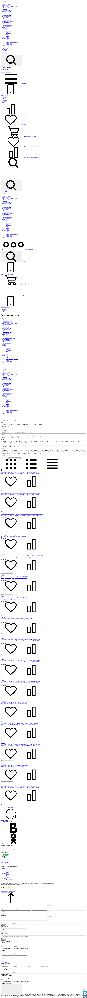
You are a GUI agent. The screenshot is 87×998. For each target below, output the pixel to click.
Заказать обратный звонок (7, 863)
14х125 (41, 450)
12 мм (4, 446)
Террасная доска (7, 12)
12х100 (5, 450)
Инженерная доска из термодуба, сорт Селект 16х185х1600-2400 (16, 619)
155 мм (31, 441)
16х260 (29, 453)
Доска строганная (7, 23)
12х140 (20, 450)
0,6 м (50, 436)
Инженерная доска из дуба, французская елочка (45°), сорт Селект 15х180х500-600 (20, 787)
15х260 (25, 452)
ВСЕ (12, 807)
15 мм (14, 446)
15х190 (5, 452)
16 (8, 807)
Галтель (8, 29)
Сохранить (3, 913)
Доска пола (5, 14)
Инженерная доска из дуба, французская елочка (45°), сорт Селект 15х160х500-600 (20, 473)
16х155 (77, 452)
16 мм (18, 446)
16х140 (71, 452)
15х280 (31, 452)
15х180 (82, 450)
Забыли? (2, 956)
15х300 (36, 452)
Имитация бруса (7, 7)
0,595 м (46, 436)
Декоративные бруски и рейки (10, 6)
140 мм (20, 441)
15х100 (51, 450)
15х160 (77, 450)
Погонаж (5, 28)
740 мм (20, 442)
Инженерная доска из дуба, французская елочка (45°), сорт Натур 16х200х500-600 (20, 682)
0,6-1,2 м (56, 436)
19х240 (39, 453)
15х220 (15, 452)
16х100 (61, 452)
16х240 (24, 453)
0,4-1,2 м (5, 436)
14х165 (46, 450)
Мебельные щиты (7, 15)
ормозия (35, 424)
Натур (4, 420)
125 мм (15, 441)
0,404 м (34, 436)
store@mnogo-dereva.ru (6, 72)
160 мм (36, 441)
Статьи (7, 877)
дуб (4, 424)
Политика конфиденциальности (8, 891)
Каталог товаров (4, 191)
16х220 (19, 453)
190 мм (56, 441)
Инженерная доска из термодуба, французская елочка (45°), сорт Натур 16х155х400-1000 (21, 515)
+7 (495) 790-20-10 (5, 69)
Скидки (5, 1)
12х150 (25, 450)
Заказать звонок (7, 274)
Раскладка (8, 33)
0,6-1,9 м (61, 436)
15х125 (62, 450)
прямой (18, 432)
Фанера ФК (8, 43)
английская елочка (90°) (9, 432)
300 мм (5, 442)
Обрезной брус (6, 20)
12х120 (10, 450)
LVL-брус (5, 37)
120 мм (10, 441)
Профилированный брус (9, 21)
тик (45, 424)
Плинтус (8, 32)
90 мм (25, 442)
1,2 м (13, 437)
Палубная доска (7, 11)
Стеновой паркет (7, 16)
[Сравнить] (31, 486)
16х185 (8, 453)
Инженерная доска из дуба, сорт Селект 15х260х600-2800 (14, 578)
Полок (4, 27)
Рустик (10, 420)
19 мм (23, 446)
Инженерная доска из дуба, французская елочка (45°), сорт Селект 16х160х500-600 (20, 661)
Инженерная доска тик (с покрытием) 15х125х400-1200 (13, 536)
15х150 (72, 450)
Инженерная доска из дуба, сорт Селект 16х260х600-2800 (14, 703)
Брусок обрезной (7, 26)
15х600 (46, 452)
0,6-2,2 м (67, 436)
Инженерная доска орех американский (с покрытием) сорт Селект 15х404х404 (19, 724)
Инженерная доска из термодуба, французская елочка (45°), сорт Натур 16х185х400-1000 (21, 557)
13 (3, 820)
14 (5, 820)
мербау (18, 424)
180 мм (46, 441)
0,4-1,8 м (23, 436)
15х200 (10, 452)
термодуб (40, 424)
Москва (23, 295)
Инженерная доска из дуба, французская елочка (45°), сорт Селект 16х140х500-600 (20, 494)
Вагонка (5, 2)
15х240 (20, 452)
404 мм (10, 442)
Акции (4, 51)
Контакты (5, 50)
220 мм (67, 441)
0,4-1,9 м (29, 436)
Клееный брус (6, 10)
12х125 (15, 450)
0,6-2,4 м (73, 436)
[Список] (31, 468)
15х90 (56, 452)
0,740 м (9, 437)
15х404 (41, 452)
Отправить (3, 851)
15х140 (67, 450)
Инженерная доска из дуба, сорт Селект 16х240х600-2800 (14, 599)
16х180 (3, 453)
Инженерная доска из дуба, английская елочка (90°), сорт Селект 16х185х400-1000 (20, 745)
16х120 (66, 452)
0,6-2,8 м (79, 436)
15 (6, 820)
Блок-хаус (5, 17)
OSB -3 (7, 39)
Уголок (7, 36)
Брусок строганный (7, 25)
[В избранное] (11, 486)
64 (9, 807)
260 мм (77, 441)
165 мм (41, 441)
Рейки (7, 34)
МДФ (7, 41)
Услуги (5, 53)
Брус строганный (7, 18)
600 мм (15, 442)
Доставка (5, 48)
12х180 (36, 450)
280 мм (82, 441)
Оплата (5, 49)
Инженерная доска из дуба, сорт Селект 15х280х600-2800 (14, 766)
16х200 (13, 453)
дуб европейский (11, 424)
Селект (14, 420)
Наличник (8, 31)
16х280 (34, 453)
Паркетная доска (7, 5)
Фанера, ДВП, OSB (7, 38)
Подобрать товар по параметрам (8, 456)
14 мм (9, 446)
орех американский (26, 424)
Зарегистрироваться (5, 963)
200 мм (62, 441)
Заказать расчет (4, 95)
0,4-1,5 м (17, 436)
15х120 (56, 450)
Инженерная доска (7, 4)
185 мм (51, 441)
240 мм (72, 441)
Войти (2, 960)
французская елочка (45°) (27, 432)
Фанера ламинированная (12, 42)
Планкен (5, 9)
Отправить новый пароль (6, 983)
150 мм (25, 441)
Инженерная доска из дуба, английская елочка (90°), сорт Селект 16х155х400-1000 (20, 640)
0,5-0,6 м (40, 436)
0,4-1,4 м (11, 436)
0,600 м (3, 437)
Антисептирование (10, 879)
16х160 (82, 452)
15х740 (51, 452)
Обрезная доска (6, 22)
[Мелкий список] (52, 468)
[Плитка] (11, 468)
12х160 (31, 450)
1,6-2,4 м (18, 437)
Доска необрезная (7, 45)
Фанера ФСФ (9, 44)
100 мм (5, 441)
